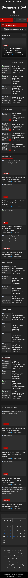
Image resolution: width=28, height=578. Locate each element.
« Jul (3, 543)
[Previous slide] (23, 35)
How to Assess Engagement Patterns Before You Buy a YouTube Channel (6, 90)
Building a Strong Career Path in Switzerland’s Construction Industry (6, 79)
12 (10, 530)
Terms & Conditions (14, 559)
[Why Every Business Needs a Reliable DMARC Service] (14, 242)
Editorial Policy (13, 562)
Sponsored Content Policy (14, 568)
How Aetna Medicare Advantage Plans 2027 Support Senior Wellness (6, 137)
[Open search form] (10, 20)
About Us (20, 550)
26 (10, 537)
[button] (2, 20)
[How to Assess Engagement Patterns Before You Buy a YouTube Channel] (14, 217)
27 (14, 537)
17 (4, 533)
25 (7, 537)
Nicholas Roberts (8, 54)
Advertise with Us (18, 556)
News (5, 45)
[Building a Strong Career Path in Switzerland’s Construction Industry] (14, 191)
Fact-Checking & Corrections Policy (14, 565)
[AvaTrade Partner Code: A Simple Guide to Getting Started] (14, 167)
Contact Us (7, 550)
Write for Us (7, 556)
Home (14, 550)
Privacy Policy (18, 553)
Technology (7, 248)
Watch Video (22, 20)
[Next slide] (25, 35)
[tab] (6, 63)
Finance (6, 173)
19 (10, 533)
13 (14, 530)
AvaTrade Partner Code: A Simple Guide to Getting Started (6, 69)
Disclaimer (9, 553)
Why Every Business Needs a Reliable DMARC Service (6, 100)
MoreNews (10, 576)
